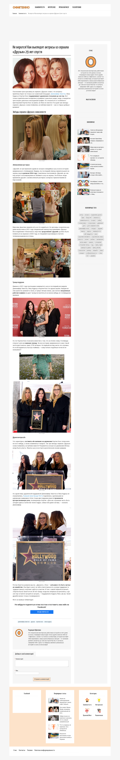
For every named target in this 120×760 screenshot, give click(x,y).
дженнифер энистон (23, 621)
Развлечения (76, 7)
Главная (15, 13)
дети (84, 226)
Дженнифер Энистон (58, 94)
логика (86, 239)
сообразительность (91, 253)
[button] (20, 353)
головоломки (91, 223)
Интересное (52, 7)
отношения (98, 242)
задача (83, 231)
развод (89, 250)
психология (82, 250)
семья (101, 250)
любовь (92, 239)
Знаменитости (40, 7)
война (99, 220)
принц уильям (96, 247)
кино (96, 234)
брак (83, 217)
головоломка (82, 223)
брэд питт (89, 217)
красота (80, 239)
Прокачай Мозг (64, 7)
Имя (16, 670)
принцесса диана (86, 247)
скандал (81, 253)
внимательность (84, 220)
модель (91, 242)
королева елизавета (84, 236)
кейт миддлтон (88, 234)
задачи (89, 231)
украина (93, 256)
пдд (92, 245)
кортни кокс (39, 621)
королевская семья (97, 236)
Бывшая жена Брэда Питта (33, 496)
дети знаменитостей (93, 226)
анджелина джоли (96, 215)
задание (100, 228)
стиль (100, 253)
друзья (33, 621)
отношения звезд (84, 245)
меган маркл (83, 242)
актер (81, 215)
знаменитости (97, 231)
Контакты (22, 750)
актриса (87, 215)
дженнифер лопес (84, 228)
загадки (93, 228)
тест (87, 256)
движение (100, 223)
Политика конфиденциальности (45, 750)
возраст (93, 220)
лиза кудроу (47, 621)
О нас (15, 750)
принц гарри (98, 245)
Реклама (29, 750)
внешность (97, 217)
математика (100, 239)
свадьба (95, 250)
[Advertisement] (60, 28)
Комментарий (19, 659)
